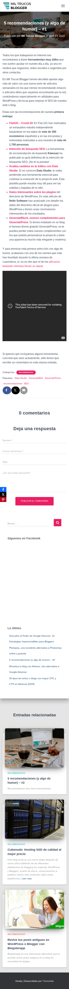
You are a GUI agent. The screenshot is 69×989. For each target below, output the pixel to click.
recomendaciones (12, 383)
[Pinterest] (3, 499)
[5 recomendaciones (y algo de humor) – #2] (34, 747)
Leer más (27, 878)
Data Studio (21, 378)
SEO (26, 383)
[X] (3, 494)
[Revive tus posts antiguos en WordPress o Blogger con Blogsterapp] (34, 909)
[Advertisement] (34, 586)
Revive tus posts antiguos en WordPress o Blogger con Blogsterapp (28, 944)
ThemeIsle (48, 981)
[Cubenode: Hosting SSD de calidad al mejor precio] (34, 819)
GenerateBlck (36, 378)
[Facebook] (3, 489)
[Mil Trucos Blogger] (19, 6)
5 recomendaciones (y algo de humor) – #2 (32, 659)
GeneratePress (53, 378)
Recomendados (26, 372)
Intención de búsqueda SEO (27, 149)
